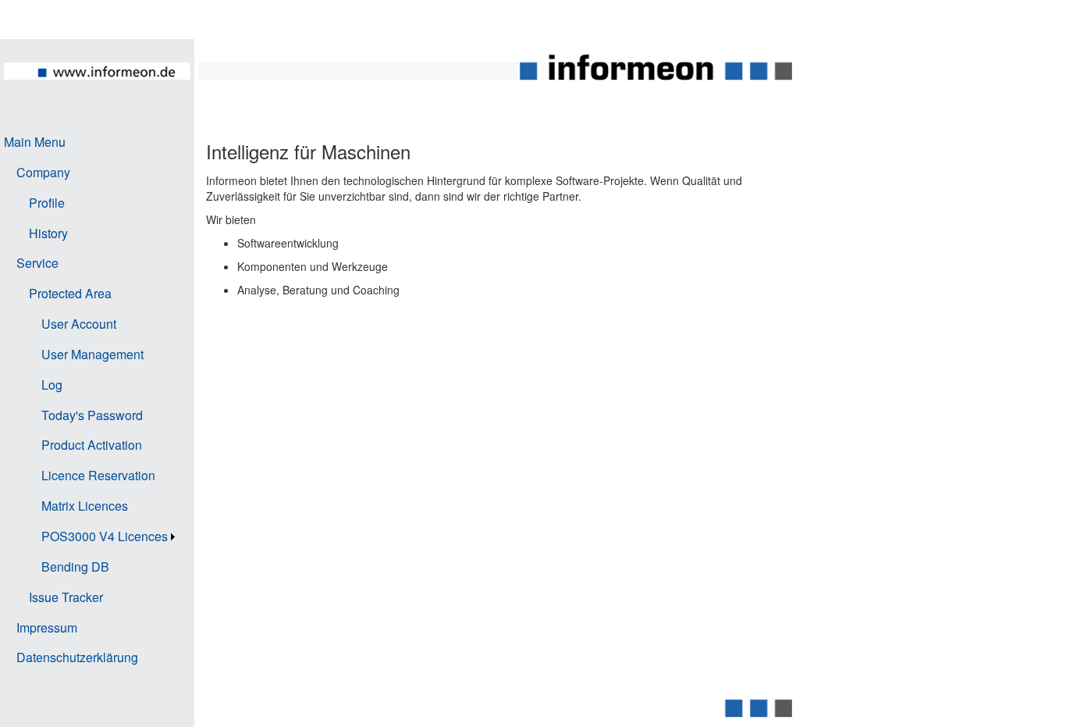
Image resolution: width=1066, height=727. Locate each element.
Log (51, 385)
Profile (47, 203)
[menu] (91, 400)
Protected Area (70, 293)
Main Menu (35, 142)
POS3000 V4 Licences (104, 536)
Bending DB (75, 567)
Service (37, 263)
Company (43, 172)
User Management (92, 354)
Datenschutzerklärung (77, 657)
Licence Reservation (98, 475)
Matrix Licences (84, 506)
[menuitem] (91, 142)
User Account (78, 324)
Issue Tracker (66, 597)
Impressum (46, 627)
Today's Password (92, 415)
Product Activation (91, 445)
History (48, 233)
